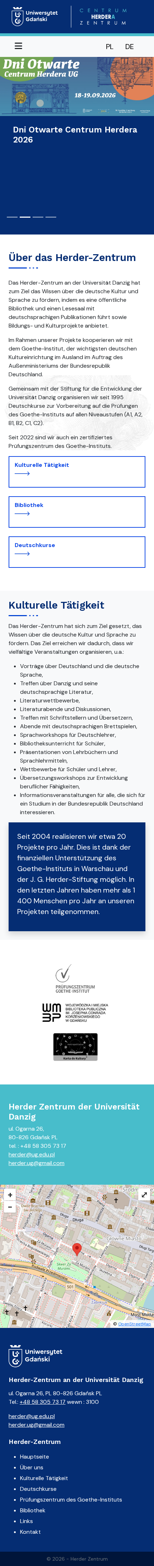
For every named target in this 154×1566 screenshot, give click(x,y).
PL (110, 46)
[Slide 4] (50, 217)
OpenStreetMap (134, 1324)
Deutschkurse (35, 545)
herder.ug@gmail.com (36, 1163)
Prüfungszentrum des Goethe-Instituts (71, 1499)
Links (26, 1521)
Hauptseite (34, 1456)
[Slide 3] (38, 217)
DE (129, 46)
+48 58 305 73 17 (43, 1402)
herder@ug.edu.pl (32, 1154)
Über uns (31, 1467)
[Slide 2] (25, 217)
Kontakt (30, 1532)
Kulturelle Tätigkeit (42, 465)
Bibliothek (29, 505)
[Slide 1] (12, 217)
